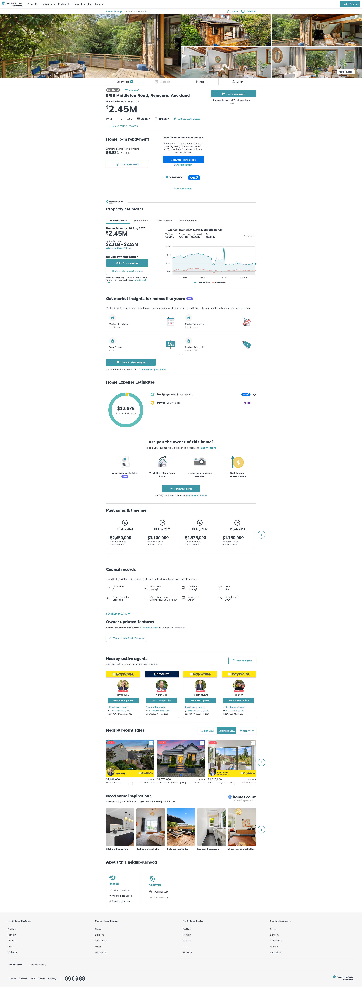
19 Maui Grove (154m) (234, 711)
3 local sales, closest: (156, 707)
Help (32, 978)
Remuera (142, 11)
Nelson (98, 929)
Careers (23, 978)
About (12, 978)
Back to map (115, 11)
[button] (203, 394)
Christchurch (101, 940)
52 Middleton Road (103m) (198, 711)
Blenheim (99, 935)
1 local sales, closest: (195, 707)
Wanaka (99, 946)
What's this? (132, 89)
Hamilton (12, 935)
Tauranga (12, 940)
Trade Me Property (37, 964)
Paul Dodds (212, 772)
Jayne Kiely (123, 694)
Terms (41, 978)
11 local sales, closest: (118, 707)
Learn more (208, 447)
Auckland (129, 11)
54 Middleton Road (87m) (158, 711)
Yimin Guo (161, 694)
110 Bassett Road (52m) (119, 711)
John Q (239, 694)
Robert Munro (200, 694)
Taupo (10, 946)
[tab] (118, 220)
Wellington (12, 952)
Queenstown (101, 952)
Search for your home (154, 369)
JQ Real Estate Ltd (223, 775)
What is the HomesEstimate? (119, 248)
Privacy (52, 978)
